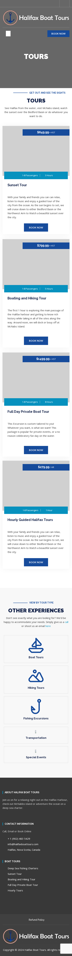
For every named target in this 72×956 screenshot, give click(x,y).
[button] (65, 3)
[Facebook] (4, 3)
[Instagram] (9, 3)
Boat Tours (36, 657)
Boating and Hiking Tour (27, 298)
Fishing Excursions (36, 718)
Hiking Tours (36, 687)
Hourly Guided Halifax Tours (30, 520)
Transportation (36, 737)
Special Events (36, 757)
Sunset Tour (17, 185)
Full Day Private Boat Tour (28, 412)
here (48, 626)
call (66, 622)
